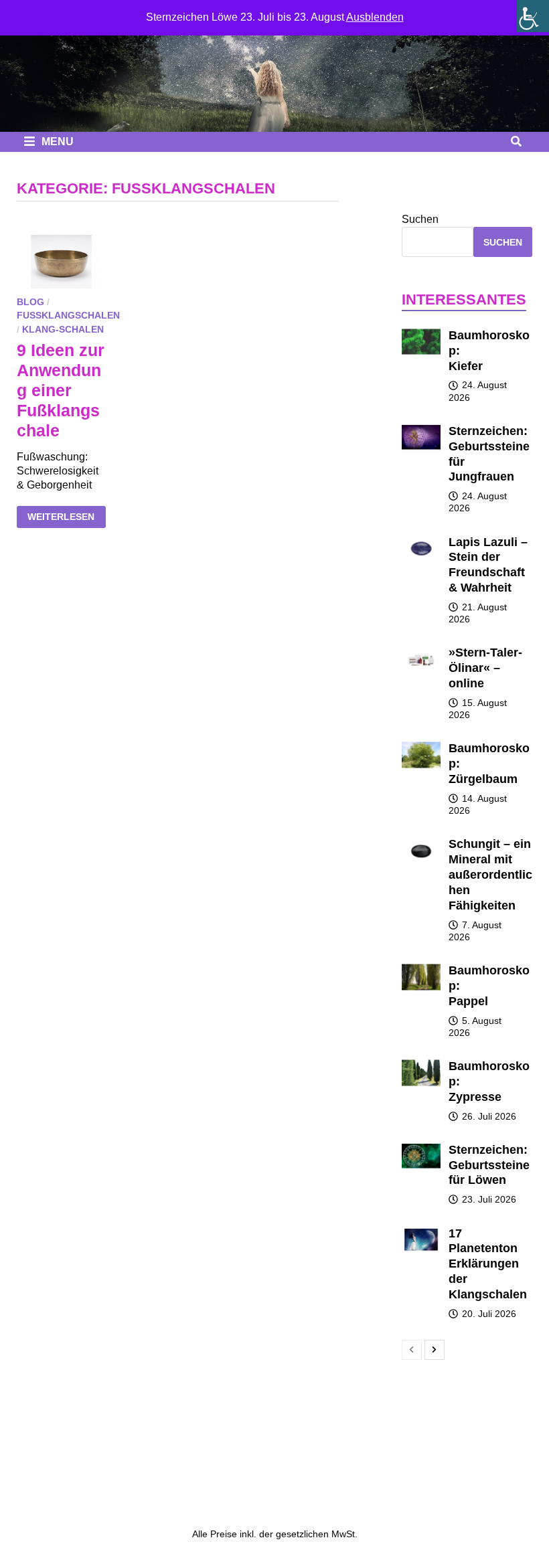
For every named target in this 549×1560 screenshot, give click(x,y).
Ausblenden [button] (375, 17)
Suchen (420, 219)
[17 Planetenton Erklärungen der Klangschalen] (421, 1232)
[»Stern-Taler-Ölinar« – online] (421, 651)
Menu (56, 141)
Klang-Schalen (63, 329)
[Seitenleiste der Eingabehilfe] (533, 16)
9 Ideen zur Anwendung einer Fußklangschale (60, 390)
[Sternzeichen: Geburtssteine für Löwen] (421, 1148)
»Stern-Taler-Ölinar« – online (485, 668)
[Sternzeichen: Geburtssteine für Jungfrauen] (421, 430)
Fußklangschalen (68, 315)
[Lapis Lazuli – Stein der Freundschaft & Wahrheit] (421, 541)
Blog (30, 301)
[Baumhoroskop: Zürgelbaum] (421, 747)
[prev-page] (412, 1350)
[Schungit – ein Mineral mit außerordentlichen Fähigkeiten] (421, 843)
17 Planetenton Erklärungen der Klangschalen (488, 1264)
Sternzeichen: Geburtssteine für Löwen (489, 1165)
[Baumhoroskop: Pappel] (421, 969)
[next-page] (434, 1350)
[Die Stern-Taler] (274, 66)
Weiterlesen (66, 518)
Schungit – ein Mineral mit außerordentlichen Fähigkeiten (490, 874)
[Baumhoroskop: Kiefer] (421, 334)
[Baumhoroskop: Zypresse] (421, 1065)
